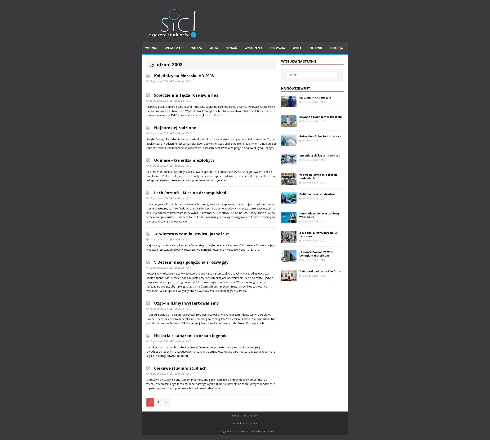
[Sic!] (245, 23)
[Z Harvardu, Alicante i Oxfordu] (288, 279)
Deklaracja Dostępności (245, 415)
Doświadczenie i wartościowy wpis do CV (319, 215)
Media (213, 48)
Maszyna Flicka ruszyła (315, 97)
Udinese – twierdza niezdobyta (184, 160)
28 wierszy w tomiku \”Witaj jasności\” (191, 233)
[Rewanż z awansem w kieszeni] (288, 124)
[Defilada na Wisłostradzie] (288, 201)
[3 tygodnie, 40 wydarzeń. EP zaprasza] (288, 240)
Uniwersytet (174, 48)
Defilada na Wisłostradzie (317, 194)
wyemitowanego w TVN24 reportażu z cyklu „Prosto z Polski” (184, 115)
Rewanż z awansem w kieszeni (320, 117)
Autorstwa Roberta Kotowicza (320, 136)
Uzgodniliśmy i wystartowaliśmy (186, 303)
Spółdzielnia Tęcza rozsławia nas (186, 95)
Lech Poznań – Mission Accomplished (190, 192)
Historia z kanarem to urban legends (190, 335)
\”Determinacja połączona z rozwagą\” (191, 262)
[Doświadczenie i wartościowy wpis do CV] (288, 221)
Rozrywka (277, 48)
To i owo (315, 48)
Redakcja (336, 48)
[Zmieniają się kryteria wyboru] (288, 163)
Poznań (231, 48)
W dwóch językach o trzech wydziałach (318, 176)
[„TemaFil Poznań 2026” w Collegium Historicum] (288, 259)
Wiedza (196, 48)
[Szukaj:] (312, 75)
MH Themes (267, 431)
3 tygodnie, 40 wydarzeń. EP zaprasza (318, 234)
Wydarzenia (253, 48)
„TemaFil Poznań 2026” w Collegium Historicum (316, 253)
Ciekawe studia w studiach (180, 368)
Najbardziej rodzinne (175, 127)
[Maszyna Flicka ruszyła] (288, 105)
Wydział (151, 48)
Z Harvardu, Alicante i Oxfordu (320, 271)
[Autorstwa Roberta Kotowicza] (288, 143)
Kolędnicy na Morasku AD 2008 (184, 75)
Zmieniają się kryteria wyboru (319, 155)
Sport (296, 48)
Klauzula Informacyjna (245, 423)
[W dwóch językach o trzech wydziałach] (288, 182)
